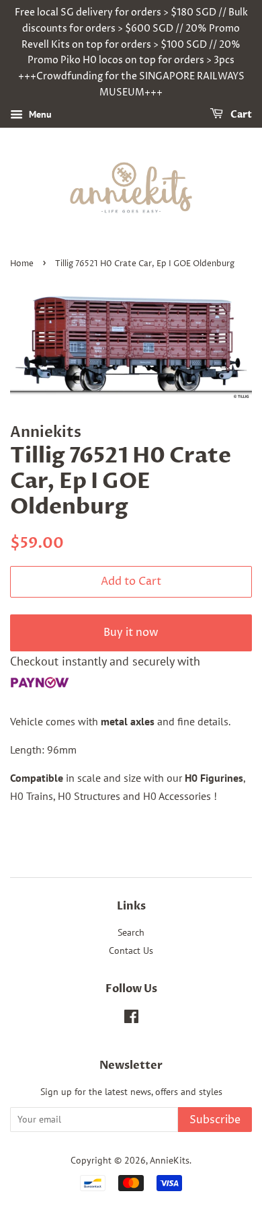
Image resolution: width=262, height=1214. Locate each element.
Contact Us (131, 950)
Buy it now (131, 632)
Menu (39, 114)
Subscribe (215, 1119)
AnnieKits (169, 1160)
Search (131, 932)
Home (22, 264)
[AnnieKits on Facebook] (131, 1019)
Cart (240, 114)
